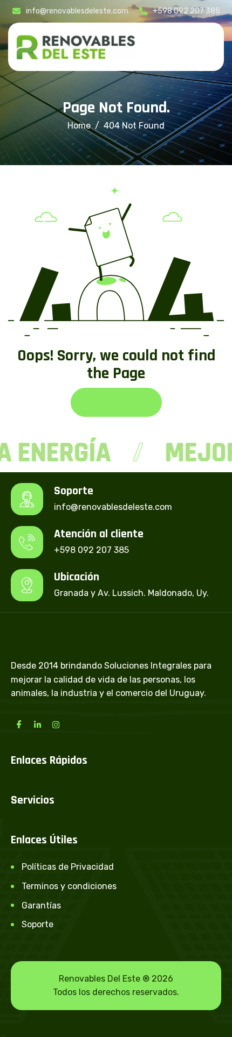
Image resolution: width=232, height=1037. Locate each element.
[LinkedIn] (37, 724)
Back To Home (116, 402)
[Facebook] (19, 724)
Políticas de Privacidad (68, 867)
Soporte (37, 924)
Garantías (41, 905)
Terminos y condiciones (69, 886)
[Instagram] (55, 724)
